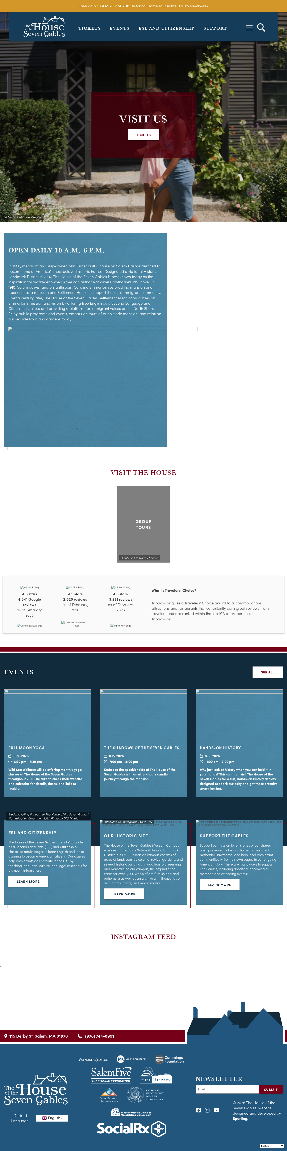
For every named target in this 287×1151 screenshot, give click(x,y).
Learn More (28, 881)
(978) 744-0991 (99, 1036)
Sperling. (240, 1118)
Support (215, 28)
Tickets (89, 28)
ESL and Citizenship (167, 28)
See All (267, 672)
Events (119, 28)
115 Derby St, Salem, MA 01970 (38, 1036)
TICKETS (143, 134)
